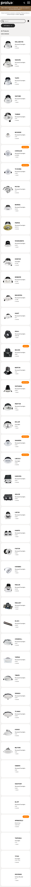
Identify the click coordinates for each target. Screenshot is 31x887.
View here (22, 14)
